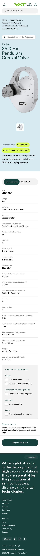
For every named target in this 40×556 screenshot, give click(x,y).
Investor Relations (8, 525)
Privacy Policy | (14, 546)
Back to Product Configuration (20, 37)
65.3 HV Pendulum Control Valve (14, 26)
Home (4, 20)
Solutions (5, 503)
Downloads (6, 510)
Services (5, 507)
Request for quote (20, 442)
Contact (5, 532)
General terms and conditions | (13, 549)
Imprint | (5, 546)
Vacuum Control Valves (10, 23)
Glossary (5, 513)
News (4, 522)
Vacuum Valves (15, 20)
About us (5, 519)
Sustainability (7, 529)
